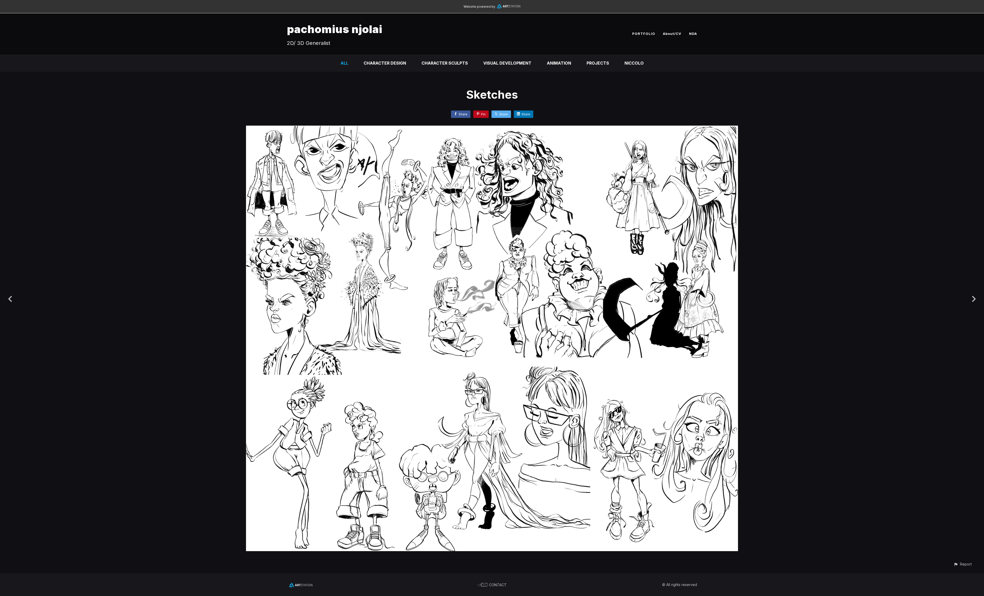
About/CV (672, 34)
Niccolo (634, 63)
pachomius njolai (334, 29)
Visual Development (507, 63)
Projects (598, 63)
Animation (559, 63)
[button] (962, 564)
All (344, 63)
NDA (693, 34)
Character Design (385, 63)
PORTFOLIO (643, 34)
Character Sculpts (445, 63)
